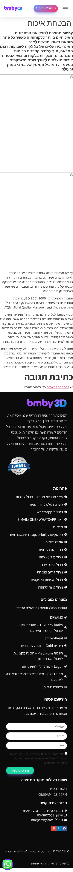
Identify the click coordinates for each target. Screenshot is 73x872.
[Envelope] (54, 828)
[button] (65, 8)
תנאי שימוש (38, 863)
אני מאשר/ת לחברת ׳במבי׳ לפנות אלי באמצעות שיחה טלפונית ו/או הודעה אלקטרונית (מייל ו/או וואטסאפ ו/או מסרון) (38, 758)
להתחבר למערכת (58, 387)
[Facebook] (64, 828)
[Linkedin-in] (59, 828)
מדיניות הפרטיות (58, 863)
